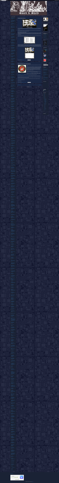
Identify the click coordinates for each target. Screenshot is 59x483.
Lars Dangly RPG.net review (45, 34)
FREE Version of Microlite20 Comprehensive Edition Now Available (13, 279)
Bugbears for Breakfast (13, 33)
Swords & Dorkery (12, 112)
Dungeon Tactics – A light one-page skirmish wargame (13, 233)
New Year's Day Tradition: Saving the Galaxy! (12, 217)
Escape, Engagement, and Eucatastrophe (13, 157)
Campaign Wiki (11, 473)
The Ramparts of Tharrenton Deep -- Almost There (12, 356)
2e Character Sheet (12, 194)
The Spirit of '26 (12, 93)
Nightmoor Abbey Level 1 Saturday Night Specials (13, 208)
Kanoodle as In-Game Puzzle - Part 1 (13, 183)
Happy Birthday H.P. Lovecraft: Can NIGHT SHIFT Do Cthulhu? (13, 64)
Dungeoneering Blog (12, 236)
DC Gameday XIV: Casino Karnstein (12, 405)
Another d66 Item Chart (13, 343)
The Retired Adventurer (13, 142)
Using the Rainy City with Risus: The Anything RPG (13, 212)
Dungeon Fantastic (12, 47)
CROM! (11, 334)
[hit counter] (44, 90)
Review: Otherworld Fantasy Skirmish (12, 358)
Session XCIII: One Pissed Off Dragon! (12, 295)
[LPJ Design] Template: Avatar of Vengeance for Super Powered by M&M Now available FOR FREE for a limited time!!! (13, 320)
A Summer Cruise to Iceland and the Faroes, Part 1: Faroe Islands (13, 42)
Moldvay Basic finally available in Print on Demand (12, 101)
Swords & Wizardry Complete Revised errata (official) (13, 86)
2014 (44, 95)
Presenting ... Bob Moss (13, 127)
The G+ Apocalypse (12, 255)
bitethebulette (12, 371)
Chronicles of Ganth (12, 191)
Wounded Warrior (22, 74)
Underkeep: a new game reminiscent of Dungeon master (13, 130)
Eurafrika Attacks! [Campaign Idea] (12, 301)
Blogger (32, 481)
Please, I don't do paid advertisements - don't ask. (13, 266)
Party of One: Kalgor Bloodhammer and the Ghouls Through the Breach (13, 454)
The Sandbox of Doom (13, 360)
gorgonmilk (12, 468)
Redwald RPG (12, 284)
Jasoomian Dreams (12, 308)
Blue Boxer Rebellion (13, 329)
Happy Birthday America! (13, 91)
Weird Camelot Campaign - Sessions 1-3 (13, 369)
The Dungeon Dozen (12, 275)
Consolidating (12, 388)
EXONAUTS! (12, 216)
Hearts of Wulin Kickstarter (12, 246)
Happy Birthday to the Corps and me (24, 63)
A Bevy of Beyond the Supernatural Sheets (13, 186)
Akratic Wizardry (12, 76)
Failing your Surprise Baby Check (12, 425)
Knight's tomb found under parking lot (12, 437)
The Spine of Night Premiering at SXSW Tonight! (12, 202)
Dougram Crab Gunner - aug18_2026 (13, 72)
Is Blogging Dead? (12, 287)
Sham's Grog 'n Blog (13, 162)
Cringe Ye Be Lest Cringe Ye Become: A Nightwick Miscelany (12, 167)
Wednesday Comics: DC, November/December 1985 (13, 27)
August (45, 104)
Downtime (12, 148)
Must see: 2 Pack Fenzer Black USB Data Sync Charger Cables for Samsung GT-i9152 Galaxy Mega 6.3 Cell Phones (13, 373)
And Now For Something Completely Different (13, 178)
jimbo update (12, 150)
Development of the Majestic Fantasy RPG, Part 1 (13, 67)
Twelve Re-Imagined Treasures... (12, 227)
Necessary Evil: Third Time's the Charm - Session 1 (12, 53)
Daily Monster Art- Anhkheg (12, 322)
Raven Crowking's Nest (13, 39)
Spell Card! (12, 418)
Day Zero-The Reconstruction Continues (12, 445)
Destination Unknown (13, 188)
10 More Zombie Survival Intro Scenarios (13, 292)
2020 (44, 93)
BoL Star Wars (12, 456)
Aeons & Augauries (12, 108)
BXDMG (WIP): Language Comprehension (12, 80)
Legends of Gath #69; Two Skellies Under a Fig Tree (13, 189)
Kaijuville (12, 221)
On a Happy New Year (13, 145)
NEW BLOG (12, 122)
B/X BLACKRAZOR (12, 74)
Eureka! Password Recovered (12, 340)
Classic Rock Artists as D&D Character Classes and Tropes (13, 205)
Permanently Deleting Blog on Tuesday (13, 327)
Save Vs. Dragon (12, 79)
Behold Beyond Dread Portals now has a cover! (13, 290)
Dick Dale (12, 252)
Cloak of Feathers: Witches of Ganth (12, 192)
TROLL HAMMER (12, 439)
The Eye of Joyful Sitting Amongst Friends (12, 254)
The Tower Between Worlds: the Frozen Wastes (12, 21)
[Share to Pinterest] (30, 82)
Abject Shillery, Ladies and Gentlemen (13, 304)
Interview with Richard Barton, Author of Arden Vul (13, 260)
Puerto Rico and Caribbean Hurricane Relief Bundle (12, 299)
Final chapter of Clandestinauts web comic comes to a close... (12, 420)
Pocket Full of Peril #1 (21, 18)
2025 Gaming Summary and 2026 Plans (13, 143)
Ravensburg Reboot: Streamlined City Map (12, 239)
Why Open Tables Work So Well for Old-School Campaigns (13, 117)
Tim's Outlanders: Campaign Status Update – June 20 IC (12, 34)
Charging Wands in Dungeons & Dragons (13, 442)
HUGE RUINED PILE (12, 460)
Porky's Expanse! (12, 378)
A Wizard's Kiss (12, 368)
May (44, 106)
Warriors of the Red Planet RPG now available (12, 395)
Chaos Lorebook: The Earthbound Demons (13, 45)
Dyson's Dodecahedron (13, 20)
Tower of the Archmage (13, 58)
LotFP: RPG (12, 154)
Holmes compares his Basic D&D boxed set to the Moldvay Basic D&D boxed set (45, 70)
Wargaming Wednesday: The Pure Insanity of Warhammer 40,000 (13, 231)
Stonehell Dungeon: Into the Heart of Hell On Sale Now (13, 364)
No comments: (25, 82)
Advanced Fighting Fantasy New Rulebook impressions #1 (45, 77)
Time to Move (12, 427)
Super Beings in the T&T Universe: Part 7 (13, 440)
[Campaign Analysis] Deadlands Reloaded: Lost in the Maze (13, 416)
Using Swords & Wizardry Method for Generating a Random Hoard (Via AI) (13, 171)
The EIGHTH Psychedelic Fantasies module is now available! (13, 386)
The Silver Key (12, 23)
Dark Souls (44, 76)
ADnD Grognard (12, 447)
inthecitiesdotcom (12, 352)
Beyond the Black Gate (13, 82)
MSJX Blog (12, 132)
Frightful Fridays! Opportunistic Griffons (13, 263)
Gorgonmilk (12, 303)
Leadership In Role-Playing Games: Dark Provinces (12, 37)
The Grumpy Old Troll (13, 219)
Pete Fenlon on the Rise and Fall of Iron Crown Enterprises (13, 77)
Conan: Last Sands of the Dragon (13, 335)
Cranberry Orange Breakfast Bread (12, 106)
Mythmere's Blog (12, 265)
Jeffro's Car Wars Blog (13, 175)
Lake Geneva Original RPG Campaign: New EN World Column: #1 (13, 225)
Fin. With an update (12, 383)
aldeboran (12, 366)
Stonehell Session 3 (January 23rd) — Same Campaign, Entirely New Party (13, 136)
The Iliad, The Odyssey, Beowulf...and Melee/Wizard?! (45, 72)
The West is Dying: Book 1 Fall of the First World (13, 282)
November (45, 99)
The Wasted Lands (12, 63)
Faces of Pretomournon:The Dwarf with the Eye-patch (13, 411)
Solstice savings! (46, 59)
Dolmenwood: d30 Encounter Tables (12, 306)
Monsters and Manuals (13, 69)
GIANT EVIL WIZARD (13, 345)
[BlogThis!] (28, 82)
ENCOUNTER (12, 458)
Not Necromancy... (46, 50)
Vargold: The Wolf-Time (13, 140)
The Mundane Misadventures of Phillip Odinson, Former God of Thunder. (13, 391)
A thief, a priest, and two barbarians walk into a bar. (13, 346)
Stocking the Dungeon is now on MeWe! (13, 271)
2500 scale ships (12, 422)
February (45, 108)
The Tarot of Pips (12, 181)
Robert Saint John (44, 35)
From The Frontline (12, 444)
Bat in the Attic (12, 66)
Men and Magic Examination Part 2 (12, 451)
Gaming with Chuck (12, 110)
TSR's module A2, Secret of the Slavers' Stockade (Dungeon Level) (13, 50)
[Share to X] (29, 82)
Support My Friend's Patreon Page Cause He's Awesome (12, 398)
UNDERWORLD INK (12, 431)
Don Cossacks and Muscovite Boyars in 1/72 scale (12, 315)
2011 (44, 97)
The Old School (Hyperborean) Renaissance (12, 96)
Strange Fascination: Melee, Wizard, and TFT (45, 74)
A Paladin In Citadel (12, 36)
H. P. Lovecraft (14, 477)
